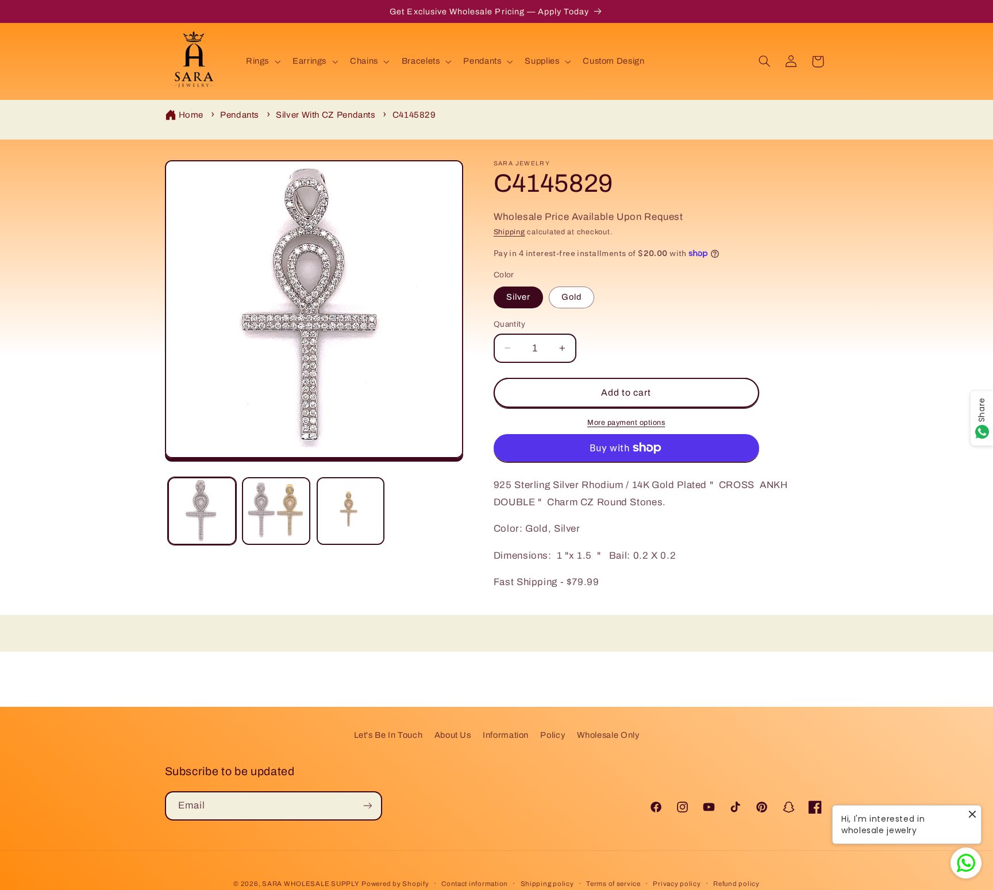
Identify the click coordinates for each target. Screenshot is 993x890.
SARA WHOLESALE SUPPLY (310, 883)
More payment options (626, 422)
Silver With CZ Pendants (326, 114)
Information (506, 735)
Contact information (474, 883)
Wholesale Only (608, 735)
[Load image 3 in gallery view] (351, 511)
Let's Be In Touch (388, 735)
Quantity (509, 323)
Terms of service (613, 883)
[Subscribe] (367, 805)
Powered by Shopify (395, 883)
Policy (552, 735)
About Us (452, 735)
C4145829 (414, 114)
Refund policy (736, 883)
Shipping (509, 232)
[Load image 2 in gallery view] (276, 511)
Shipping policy (547, 883)
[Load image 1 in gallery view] (202, 511)
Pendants (239, 114)
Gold (571, 296)
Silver (518, 296)
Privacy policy (677, 883)
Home (191, 114)
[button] (261, 61)
